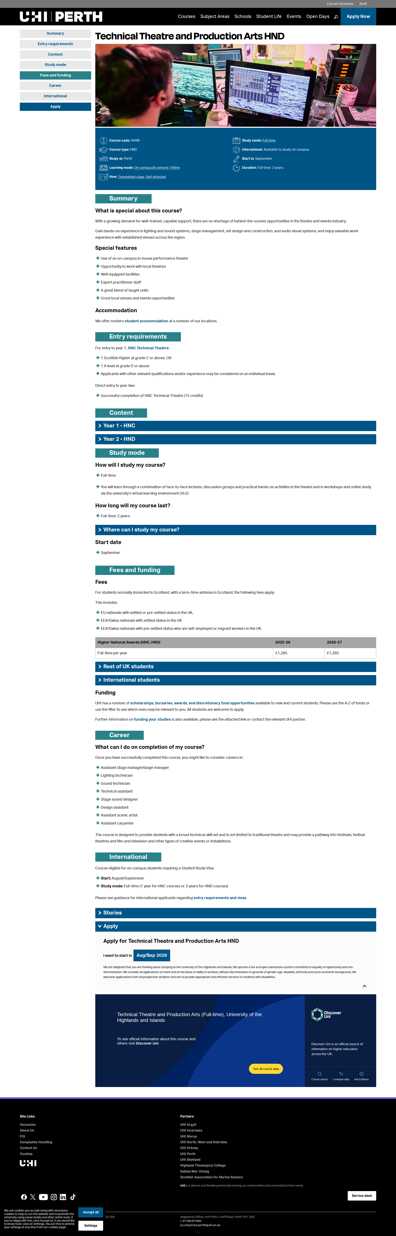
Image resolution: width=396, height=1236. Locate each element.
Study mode (55, 65)
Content (55, 54)
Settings (90, 1225)
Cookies (26, 1154)
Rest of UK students (125, 666)
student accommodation (146, 321)
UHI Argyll (188, 1124)
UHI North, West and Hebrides (203, 1142)
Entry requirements (55, 44)
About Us (27, 1130)
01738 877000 (192, 1221)
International (55, 96)
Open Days (317, 16)
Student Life (269, 16)
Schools (243, 16)
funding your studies (152, 719)
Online (175, 167)
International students (128, 680)
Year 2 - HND (116, 439)
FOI (22, 1136)
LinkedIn (63, 1197)
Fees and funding (55, 75)
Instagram (54, 1197)
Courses (186, 16)
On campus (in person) (151, 167)
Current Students (340, 4)
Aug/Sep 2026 (152, 955)
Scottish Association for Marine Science (211, 1177)
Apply (55, 107)
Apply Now (358, 16)
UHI (182, 1185)
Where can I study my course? (138, 529)
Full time (269, 140)
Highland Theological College (203, 1165)
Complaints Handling (36, 1142)
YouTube (43, 1197)
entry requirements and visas (220, 898)
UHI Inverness (191, 1130)
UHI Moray (188, 1136)
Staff (363, 4)
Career (55, 86)
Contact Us (28, 1148)
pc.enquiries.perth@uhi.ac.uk (200, 1225)
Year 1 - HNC (116, 425)
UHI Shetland (190, 1159)
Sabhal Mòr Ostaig (194, 1171)
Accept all (91, 1212)
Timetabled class (131, 177)
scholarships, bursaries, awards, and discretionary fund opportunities (192, 703)
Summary (55, 33)
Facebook (24, 1197)
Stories (109, 913)
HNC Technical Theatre (148, 348)
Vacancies (28, 1124)
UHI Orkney (189, 1148)
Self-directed (156, 177)
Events (294, 16)
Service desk (362, 1195)
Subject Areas (214, 16)
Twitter (33, 1197)
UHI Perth (187, 1154)
